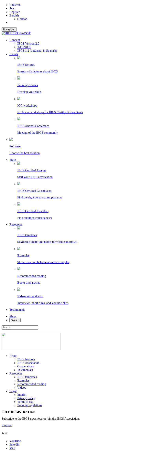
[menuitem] (84, 15)
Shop (12, 316)
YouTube (15, 441)
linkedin (14, 444)
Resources (15, 224)
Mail (12, 448)
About (13, 355)
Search (15, 320)
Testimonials (17, 309)
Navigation (9, 29)
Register (14, 12)
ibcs (11, 8)
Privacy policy (26, 398)
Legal (12, 391)
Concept (14, 40)
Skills (12, 159)
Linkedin (15, 4)
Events (13, 54)
